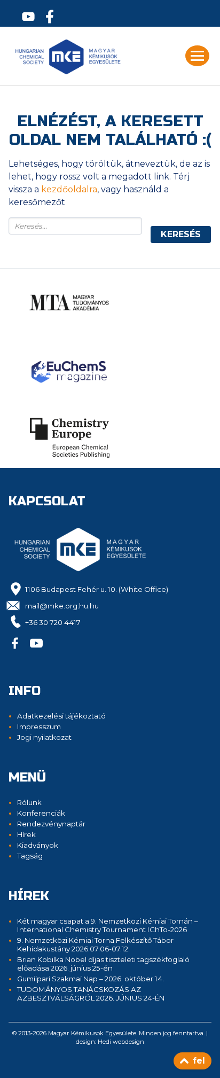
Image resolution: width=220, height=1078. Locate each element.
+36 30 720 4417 (53, 622)
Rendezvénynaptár (51, 823)
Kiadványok (37, 845)
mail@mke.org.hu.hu (62, 606)
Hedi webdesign (121, 1041)
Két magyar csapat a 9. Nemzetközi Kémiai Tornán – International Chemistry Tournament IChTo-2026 (107, 925)
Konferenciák (41, 813)
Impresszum (39, 726)
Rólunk (29, 802)
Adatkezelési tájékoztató (61, 716)
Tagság (30, 856)
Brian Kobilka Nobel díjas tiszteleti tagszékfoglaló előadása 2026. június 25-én (103, 963)
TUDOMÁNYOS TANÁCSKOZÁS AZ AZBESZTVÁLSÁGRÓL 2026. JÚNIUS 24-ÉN (90, 993)
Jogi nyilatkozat (44, 737)
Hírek (26, 834)
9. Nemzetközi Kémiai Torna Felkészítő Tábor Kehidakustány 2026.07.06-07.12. (95, 944)
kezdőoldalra (69, 189)
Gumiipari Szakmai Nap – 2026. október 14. (90, 978)
